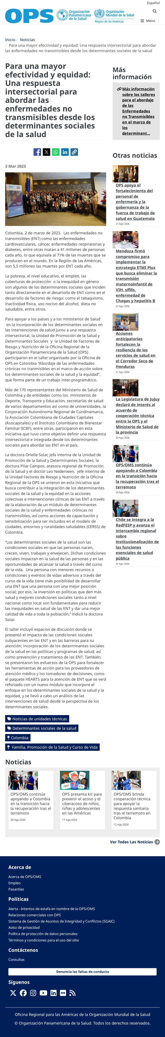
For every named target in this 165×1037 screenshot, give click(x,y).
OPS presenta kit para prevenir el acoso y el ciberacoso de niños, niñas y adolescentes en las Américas (82, 803)
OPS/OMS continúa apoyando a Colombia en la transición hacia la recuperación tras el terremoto (137, 476)
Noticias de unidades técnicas (39, 718)
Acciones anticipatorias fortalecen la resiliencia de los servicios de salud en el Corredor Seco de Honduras (136, 350)
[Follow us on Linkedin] (53, 994)
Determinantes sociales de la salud (44, 728)
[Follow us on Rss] (72, 994)
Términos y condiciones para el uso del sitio (43, 940)
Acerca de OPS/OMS (24, 876)
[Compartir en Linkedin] (65, 152)
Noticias (27, 39)
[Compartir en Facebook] (37, 152)
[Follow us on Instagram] (33, 994)
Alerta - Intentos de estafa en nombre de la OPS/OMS (51, 908)
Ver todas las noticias (131, 841)
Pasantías (16, 889)
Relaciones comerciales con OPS (34, 915)
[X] (13, 994)
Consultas (16, 959)
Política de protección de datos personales (43, 933)
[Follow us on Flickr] (63, 994)
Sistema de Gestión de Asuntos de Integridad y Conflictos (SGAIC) (61, 921)
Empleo (14, 883)
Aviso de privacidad (24, 927)
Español (153, 2)
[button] (74, 152)
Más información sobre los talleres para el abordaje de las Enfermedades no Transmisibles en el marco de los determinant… (138, 111)
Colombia (19, 737)
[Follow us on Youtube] (43, 994)
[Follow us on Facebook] (23, 994)
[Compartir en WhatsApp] (56, 152)
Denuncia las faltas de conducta (82, 971)
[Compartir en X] (46, 152)
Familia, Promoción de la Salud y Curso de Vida (54, 747)
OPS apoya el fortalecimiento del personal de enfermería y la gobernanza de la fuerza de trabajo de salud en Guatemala (135, 201)
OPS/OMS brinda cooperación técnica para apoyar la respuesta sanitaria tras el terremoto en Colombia (132, 806)
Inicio (10, 39)
